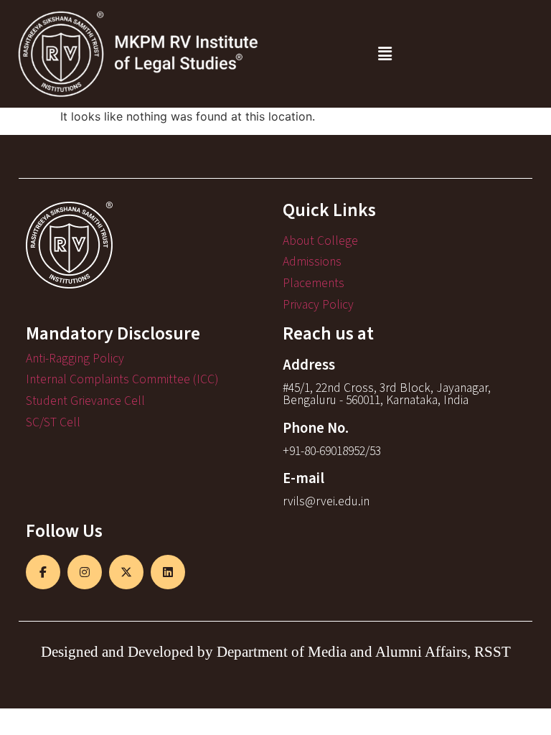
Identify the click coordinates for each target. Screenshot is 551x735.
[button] (384, 53)
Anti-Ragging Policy (75, 359)
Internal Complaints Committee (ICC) (122, 379)
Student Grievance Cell (85, 401)
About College (320, 241)
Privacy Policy (318, 305)
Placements (313, 283)
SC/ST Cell (53, 422)
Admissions (312, 262)
